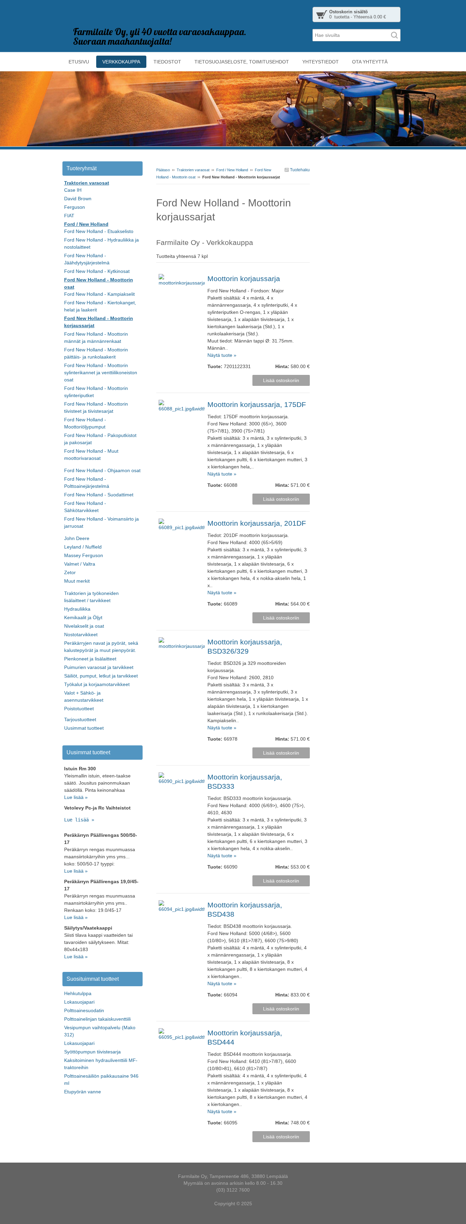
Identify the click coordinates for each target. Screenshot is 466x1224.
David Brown (77, 198)
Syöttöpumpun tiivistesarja (92, 1051)
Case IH (73, 190)
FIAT (69, 215)
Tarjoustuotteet (80, 719)
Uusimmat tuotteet (84, 728)
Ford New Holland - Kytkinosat (97, 271)
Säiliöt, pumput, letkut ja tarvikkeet (101, 676)
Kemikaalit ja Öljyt (83, 617)
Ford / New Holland (232, 170)
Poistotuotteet (79, 708)
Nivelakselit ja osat (84, 626)
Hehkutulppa (77, 993)
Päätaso (163, 170)
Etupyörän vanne (82, 1091)
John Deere (76, 538)
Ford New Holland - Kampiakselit (99, 294)
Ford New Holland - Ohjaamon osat (102, 470)
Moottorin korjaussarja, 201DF (256, 523)
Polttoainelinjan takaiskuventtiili (97, 1019)
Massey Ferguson (83, 555)
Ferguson (74, 207)
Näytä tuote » (221, 355)
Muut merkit (77, 581)
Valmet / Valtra (79, 564)
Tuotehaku (299, 169)
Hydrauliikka (77, 609)
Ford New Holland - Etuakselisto (98, 231)
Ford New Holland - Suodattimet (98, 494)
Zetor (70, 572)
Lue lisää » (76, 797)
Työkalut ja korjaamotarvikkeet (97, 684)
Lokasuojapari (79, 1002)
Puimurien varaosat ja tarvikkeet (98, 667)
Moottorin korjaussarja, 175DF (256, 404)
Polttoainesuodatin (84, 1010)
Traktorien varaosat (193, 170)
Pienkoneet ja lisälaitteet (90, 658)
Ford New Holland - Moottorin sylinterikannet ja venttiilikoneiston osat (100, 372)
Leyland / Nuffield (83, 547)
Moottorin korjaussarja (243, 278)
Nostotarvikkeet (81, 634)
